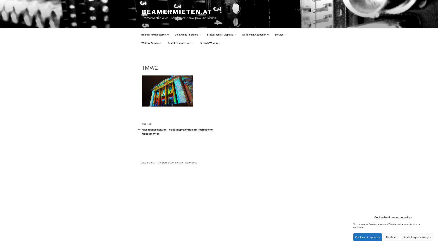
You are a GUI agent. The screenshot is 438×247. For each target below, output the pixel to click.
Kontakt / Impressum (179, 43)
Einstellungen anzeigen (417, 237)
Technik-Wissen (209, 43)
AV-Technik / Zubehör (254, 34)
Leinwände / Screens (186, 34)
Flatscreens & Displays (220, 34)
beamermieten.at (177, 12)
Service (279, 34)
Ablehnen (391, 237)
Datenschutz (148, 162)
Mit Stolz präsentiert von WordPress (177, 162)
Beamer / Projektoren (153, 34)
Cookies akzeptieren (367, 237)
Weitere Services (151, 43)
